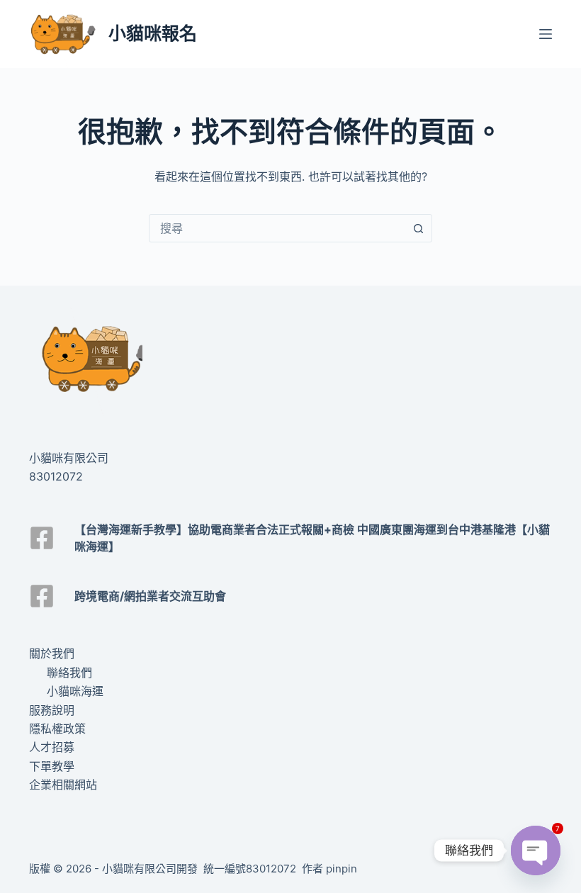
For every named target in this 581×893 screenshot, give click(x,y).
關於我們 (51, 653)
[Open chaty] (535, 850)
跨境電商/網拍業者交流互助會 (150, 596)
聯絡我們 (69, 672)
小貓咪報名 (152, 33)
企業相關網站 (63, 784)
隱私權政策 (57, 728)
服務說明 (51, 710)
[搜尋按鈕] (418, 228)
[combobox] (277, 228)
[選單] (545, 34)
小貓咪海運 (75, 691)
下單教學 (51, 766)
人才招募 (51, 747)
